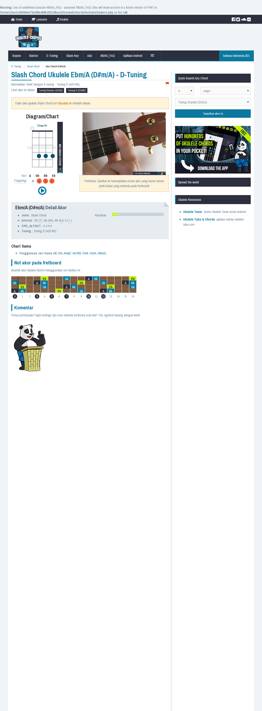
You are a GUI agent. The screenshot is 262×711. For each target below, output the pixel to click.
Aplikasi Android (132, 55)
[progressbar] (138, 214)
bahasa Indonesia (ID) (236, 55)
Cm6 (85, 253)
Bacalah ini (65, 103)
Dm (60, 253)
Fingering (20, 180)
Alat (89, 55)
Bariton (33, 55)
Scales (63, 19)
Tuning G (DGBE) (77, 90)
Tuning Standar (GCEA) (50, 90)
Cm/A (92, 253)
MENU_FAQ (108, 55)
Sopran (16, 55)
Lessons (41, 19)
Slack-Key (72, 55)
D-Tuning (52, 55)
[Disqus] (110, 372)
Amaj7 (67, 253)
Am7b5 (76, 253)
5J (61, 220)
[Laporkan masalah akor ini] (167, 83)
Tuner (18, 19)
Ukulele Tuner (192, 211)
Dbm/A (102, 253)
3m (50, 220)
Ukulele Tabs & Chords (199, 219)
